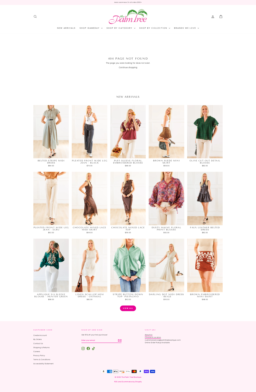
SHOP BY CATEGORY (120, 28)
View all (128, 308)
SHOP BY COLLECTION (153, 28)
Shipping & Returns (41, 347)
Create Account (40, 335)
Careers (36, 351)
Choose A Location (153, 337)
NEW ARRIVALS (66, 28)
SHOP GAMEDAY (90, 28)
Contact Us (38, 343)
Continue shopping (128, 67)
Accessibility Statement (43, 364)
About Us (148, 335)
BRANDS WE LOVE (185, 28)
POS (115, 382)
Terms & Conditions (41, 359)
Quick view (51, 156)
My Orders (37, 339)
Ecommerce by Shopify (132, 382)
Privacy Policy (39, 355)
